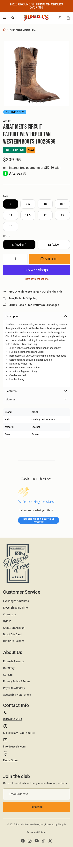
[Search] (13, 18)
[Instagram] (29, 840)
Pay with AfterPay (14, 688)
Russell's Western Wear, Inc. (30, 824)
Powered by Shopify (55, 824)
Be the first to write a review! (38, 520)
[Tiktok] (43, 840)
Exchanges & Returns (16, 601)
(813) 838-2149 (12, 719)
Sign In (7, 621)
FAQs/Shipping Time (15, 607)
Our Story (9, 668)
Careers (7, 674)
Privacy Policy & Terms (16, 681)
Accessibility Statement (17, 694)
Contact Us (10, 614)
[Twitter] (50, 840)
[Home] (4, 29)
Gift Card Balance (13, 641)
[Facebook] (22, 840)
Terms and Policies (37, 832)
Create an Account (14, 627)
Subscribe (36, 806)
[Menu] (4, 17)
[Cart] (68, 18)
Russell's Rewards (14, 661)
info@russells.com (14, 746)
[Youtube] (36, 840)
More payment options (36, 279)
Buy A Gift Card (12, 634)
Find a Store (10, 760)
